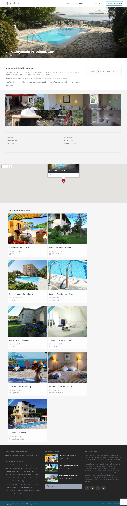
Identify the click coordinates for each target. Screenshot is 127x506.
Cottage (54, 346)
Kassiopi (15, 436)
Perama (31, 490)
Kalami (12, 55)
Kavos (37, 481)
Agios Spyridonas (21, 471)
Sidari (54, 297)
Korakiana (55, 344)
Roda (7, 494)
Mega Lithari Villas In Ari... (19, 340)
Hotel (14, 300)
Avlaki (18, 474)
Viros (21, 494)
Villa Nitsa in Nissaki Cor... (19, 248)
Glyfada (32, 478)
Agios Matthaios (10, 471)
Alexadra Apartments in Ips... (21, 387)
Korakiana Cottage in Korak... (61, 340)
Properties (79, 3)
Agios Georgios (29, 465)
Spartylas (16, 494)
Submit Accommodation (114, 3)
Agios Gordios (9, 468)
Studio (61, 393)
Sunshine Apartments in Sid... (61, 294)
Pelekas (26, 490)
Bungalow (16, 455)
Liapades (36, 484)
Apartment (55, 254)
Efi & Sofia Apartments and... (61, 387)
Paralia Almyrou (10, 490)
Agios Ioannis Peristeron (30, 468)
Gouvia (38, 478)
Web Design (29, 504)
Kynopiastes (22, 484)
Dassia (54, 390)
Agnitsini (8, 474)
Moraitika (15, 487)
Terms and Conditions (114, 504)
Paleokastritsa (28, 487)
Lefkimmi (30, 484)
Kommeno (8, 484)
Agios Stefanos (31, 471)
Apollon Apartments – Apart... (21, 433)
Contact (98, 3)
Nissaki (14, 251)
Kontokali (15, 484)
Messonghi (8, 487)
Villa (13, 254)
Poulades (37, 490)
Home (69, 3)
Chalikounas (35, 474)
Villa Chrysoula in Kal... (57, 170)
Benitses (28, 474)
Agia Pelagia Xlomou (18, 465)
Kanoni (17, 481)
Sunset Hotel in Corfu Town (21, 294)
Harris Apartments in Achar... (61, 248)
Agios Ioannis (18, 468)
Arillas (14, 344)
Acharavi (54, 251)
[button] (63, 181)
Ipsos (14, 390)
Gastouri (26, 478)
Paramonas (19, 490)
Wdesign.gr (39, 504)
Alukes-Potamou (17, 297)
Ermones (20, 478)
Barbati (23, 474)
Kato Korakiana (29, 481)
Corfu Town (8, 478)
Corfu (7, 55)
